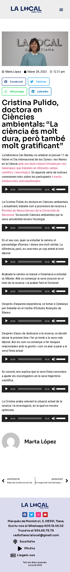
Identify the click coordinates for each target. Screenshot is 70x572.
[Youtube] (45, 514)
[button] (61, 9)
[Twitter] (31, 514)
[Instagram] (38, 514)
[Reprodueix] (6, 189)
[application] (35, 189)
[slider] (61, 189)
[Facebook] (24, 514)
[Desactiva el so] (53, 189)
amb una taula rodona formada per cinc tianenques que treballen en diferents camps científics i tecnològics (34, 168)
